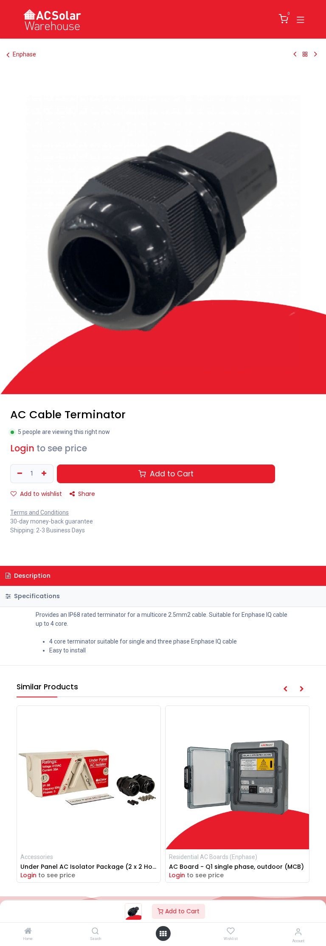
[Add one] (45, 473)
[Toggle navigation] (300, 19)
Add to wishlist (40, 494)
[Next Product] (316, 54)
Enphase (24, 54)
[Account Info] (298, 932)
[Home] (28, 931)
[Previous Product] (295, 54)
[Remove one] (18, 473)
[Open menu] (163, 934)
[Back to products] (305, 54)
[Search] (95, 931)
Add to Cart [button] (171, 474)
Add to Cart (181, 911)
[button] (285, 689)
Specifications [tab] (36, 596)
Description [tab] (31, 575)
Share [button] (85, 494)
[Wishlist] (230, 931)
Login (22, 448)
